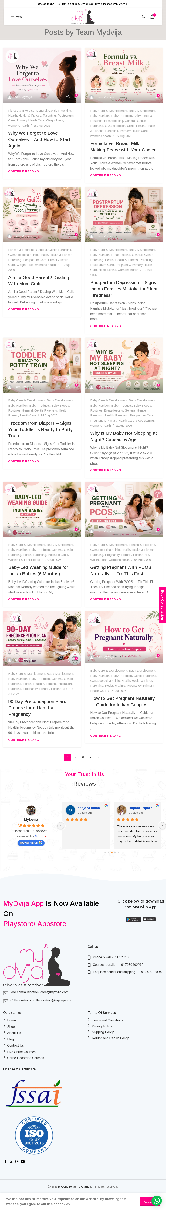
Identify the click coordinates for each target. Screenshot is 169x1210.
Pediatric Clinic (58, 555)
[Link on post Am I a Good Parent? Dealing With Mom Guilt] (42, 214)
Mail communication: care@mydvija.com (39, 992)
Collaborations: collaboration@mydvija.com (41, 1000)
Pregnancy (122, 265)
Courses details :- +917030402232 (118, 964)
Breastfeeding (113, 121)
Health (12, 115)
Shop (11, 1026)
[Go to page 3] (115, 852)
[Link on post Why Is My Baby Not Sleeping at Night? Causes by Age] (124, 365)
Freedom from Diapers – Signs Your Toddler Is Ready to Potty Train (40, 430)
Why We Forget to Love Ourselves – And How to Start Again (39, 140)
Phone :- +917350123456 (111, 957)
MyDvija (31, 819)
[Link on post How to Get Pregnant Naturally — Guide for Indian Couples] (124, 637)
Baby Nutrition (100, 115)
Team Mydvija (99, 32)
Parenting (49, 115)
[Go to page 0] (104, 852)
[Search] (144, 16)
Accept (150, 1201)
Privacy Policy (102, 1026)
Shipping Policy (103, 1032)
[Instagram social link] (17, 1162)
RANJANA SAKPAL (91, 808)
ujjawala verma (141, 808)
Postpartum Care (34, 260)
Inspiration (65, 683)
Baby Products (121, 115)
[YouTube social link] (23, 1162)
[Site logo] (83, 16)
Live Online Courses (21, 1052)
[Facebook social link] (5, 1162)
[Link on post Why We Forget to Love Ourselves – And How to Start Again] (42, 75)
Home (11, 1020)
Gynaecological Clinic (119, 125)
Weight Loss (54, 120)
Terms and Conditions (107, 1020)
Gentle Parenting (59, 110)
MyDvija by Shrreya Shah (74, 1186)
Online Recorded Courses (25, 1058)
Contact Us (15, 1045)
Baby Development (142, 110)
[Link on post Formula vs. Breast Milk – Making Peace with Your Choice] (124, 75)
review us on (29, 842)
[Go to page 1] (108, 852)
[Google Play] (133, 919)
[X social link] (11, 1162)
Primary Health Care (30, 120)
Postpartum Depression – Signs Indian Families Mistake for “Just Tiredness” (124, 289)
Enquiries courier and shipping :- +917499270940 (128, 972)
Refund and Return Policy (110, 1038)
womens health (18, 125)
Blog (10, 1039)
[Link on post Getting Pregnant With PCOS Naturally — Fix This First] (124, 509)
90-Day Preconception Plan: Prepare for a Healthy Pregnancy (37, 708)
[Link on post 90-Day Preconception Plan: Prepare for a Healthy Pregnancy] (42, 638)
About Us (14, 1033)
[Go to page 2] (111, 852)
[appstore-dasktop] (149, 919)
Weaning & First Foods (24, 559)
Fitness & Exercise (21, 110)
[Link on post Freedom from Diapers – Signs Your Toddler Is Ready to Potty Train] (42, 365)
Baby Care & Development (108, 110)
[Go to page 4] (118, 852)
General (41, 110)
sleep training (107, 269)
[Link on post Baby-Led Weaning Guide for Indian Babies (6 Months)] (42, 509)
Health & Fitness (30, 115)
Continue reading (23, 171)
